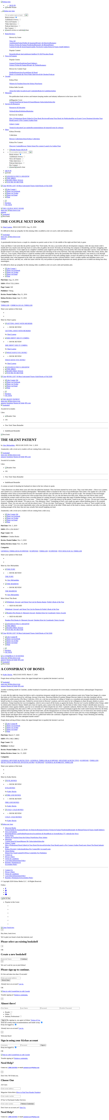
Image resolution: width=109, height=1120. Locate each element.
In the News (24, 74)
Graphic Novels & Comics (39, 47)
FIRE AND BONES (12, 802)
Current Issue (13, 102)
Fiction (20, 43)
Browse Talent (26, 146)
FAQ (23, 853)
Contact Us (9, 870)
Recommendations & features (41, 128)
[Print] (7, 197)
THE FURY (9, 576)
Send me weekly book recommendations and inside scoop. (21, 1022)
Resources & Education (17, 107)
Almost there (6, 980)
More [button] (7, 129)
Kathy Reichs (8, 675)
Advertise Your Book (51, 845)
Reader (7, 1012)
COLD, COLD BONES (13, 817)
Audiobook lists (28, 54)
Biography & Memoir (41, 45)
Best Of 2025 (38, 54)
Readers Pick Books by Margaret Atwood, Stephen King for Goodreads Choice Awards (34, 620)
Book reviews (10, 17)
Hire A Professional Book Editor (20, 118)
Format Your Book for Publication (60, 118)
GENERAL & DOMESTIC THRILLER (59, 762)
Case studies (27, 128)
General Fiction (14, 63)
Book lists (19, 54)
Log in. (21, 984)
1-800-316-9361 (12, 1067)
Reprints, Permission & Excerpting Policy (13, 863)
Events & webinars (57, 128)
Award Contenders (31, 91)
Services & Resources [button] (12, 104)
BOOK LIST (11, 186)
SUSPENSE (34, 551)
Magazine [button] (8, 93)
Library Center (14, 124)
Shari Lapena (7, 227)
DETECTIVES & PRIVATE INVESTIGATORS (17, 762)
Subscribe (52, 102)
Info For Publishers (40, 853)
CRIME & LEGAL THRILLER (21, 305)
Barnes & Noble (19, 403)
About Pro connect (37, 146)
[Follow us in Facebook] (5, 889)
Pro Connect (9, 28)
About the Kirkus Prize (30, 83)
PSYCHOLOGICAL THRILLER (70, 551)
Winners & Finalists (16, 83)
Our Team (13, 853)
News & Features (11, 22)
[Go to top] (6, 898)
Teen (28, 63)
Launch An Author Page (52, 146)
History (51, 45)
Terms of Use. (35, 1020)
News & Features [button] (11, 56)
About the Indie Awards (17, 91)
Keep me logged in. (7, 1025)
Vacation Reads (48, 54)
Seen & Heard (33, 72)
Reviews (8, 203)
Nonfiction (30, 45)
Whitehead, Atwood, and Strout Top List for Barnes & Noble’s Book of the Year (32, 609)
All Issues (31, 102)
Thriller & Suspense (29, 43)
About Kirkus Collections (31, 139)
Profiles (11, 72)
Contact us (8, 855)
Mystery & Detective (43, 43)
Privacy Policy (10, 857)
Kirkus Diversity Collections (14, 849)
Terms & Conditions (12, 859)
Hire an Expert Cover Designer (82, 118)
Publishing (22, 111)
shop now (4, 210)
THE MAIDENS (11, 591)
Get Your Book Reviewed (40, 118)
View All (12, 41)
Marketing (29, 111)
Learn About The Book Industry (93, 845)
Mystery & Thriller (33, 65)
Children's (66, 47)
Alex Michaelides (9, 445)
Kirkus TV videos (64, 834)
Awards (25, 72)
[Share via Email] (11, 195)
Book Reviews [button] (10, 34)
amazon (3, 212)
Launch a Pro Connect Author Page (70, 845)
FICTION (8, 205)
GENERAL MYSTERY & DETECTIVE (15, 760)
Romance (53, 43)
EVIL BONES (10, 788)
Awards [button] (7, 76)
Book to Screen (14, 74)
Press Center (29, 853)
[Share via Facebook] (12, 191)
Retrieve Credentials (27, 1104)
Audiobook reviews (12, 20)
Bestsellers (12, 54)
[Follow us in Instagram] (6, 892)
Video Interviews (11, 24)
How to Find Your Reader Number (28, 1092)
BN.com (28, 403)
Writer (7, 1014)
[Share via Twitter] (11, 193)
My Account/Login (44, 849)
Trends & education (16, 128)
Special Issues (23, 102)
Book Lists (16, 834)
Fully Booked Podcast (46, 74)
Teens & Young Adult (55, 47)
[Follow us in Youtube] (6, 894)
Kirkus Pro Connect (31, 849)
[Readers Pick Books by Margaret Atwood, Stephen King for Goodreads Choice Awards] (35, 613)
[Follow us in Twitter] (6, 890)
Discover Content (15, 146)
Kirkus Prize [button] (9, 835)
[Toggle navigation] (2, 11)
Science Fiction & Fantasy (18, 45)
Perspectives (18, 72)
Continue (24, 959)
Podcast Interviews (11, 26)
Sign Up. (23, 1107)
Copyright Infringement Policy (15, 860)
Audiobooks (13, 43)
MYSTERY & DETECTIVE (69, 760)
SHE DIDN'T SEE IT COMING (16, 345)
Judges (53, 91)
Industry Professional (12, 1016)
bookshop (9, 403)
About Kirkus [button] (9, 851)
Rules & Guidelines (44, 91)
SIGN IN (12, 5)
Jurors (40, 83)
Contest (19, 853)
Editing (16, 111)
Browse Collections (16, 139)
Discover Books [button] (10, 828)
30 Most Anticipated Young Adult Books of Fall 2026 (34, 186)
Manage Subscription (41, 102)
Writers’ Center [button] (10, 843)
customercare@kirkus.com (31, 1067)
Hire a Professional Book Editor (16, 845)
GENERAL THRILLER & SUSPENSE (14, 551)
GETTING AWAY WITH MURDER (18, 331)
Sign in (4, 1020)
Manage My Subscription (29, 841)
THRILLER (5, 305)
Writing (11, 111)
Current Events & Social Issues (19, 47)
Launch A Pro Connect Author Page (25, 120)
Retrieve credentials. (21, 995)
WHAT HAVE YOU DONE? (15, 360)
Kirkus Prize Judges (40, 837)
